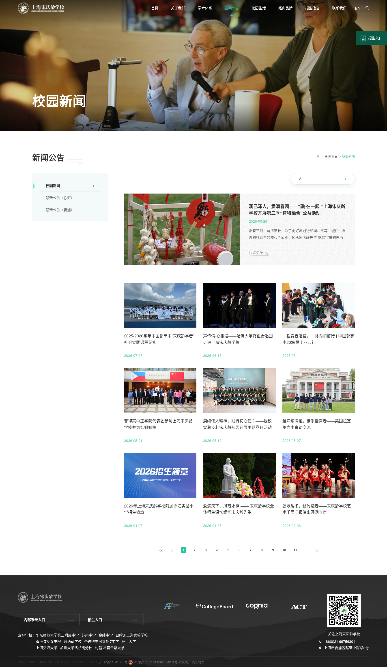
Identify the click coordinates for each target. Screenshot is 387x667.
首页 (154, 8)
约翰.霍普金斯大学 (110, 647)
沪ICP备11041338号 (113, 662)
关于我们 (178, 8)
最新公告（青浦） (60, 209)
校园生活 (259, 8)
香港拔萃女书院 (48, 641)
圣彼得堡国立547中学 (101, 641)
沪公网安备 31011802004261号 (155, 662)
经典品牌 (285, 8)
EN (358, 8)
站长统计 (184, 662)
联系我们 (339, 8)
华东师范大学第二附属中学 (57, 635)
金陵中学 (106, 635)
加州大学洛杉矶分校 (76, 647)
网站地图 (198, 662)
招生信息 (312, 8)
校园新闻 (53, 185)
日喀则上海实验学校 (132, 635)
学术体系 (205, 8)
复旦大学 (129, 641)
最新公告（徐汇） (60, 197)
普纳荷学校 (73, 641)
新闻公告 (232, 8)
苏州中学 (89, 635)
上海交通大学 (46, 647)
